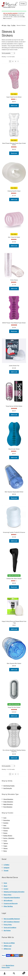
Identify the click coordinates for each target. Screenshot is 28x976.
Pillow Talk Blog (8, 906)
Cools (4, 818)
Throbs (5, 840)
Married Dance (10, 965)
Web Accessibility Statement (12, 919)
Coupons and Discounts (11, 903)
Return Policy (7, 895)
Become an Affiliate (9, 943)
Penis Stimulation (7, 807)
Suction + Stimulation (8, 838)
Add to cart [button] (14, 105)
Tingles (5, 846)
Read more (14, 153)
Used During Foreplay (8, 785)
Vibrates (5, 848)
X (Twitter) (6, 865)
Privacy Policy (8, 924)
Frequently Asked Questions (12, 897)
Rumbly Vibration (7, 835)
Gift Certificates (8, 900)
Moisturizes (6, 828)
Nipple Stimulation (8, 804)
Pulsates (5, 830)
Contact (6, 889)
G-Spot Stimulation (8, 801)
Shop (8, 25)
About (5, 886)
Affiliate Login (8, 946)
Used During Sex (7, 788)
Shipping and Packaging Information (14, 892)
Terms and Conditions (10, 927)
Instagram (6, 867)
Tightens (5, 843)
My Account (4, 973)
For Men (13, 25)
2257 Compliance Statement (11, 922)
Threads (6, 870)
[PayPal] (14, 955)
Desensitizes (6, 820)
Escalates (5, 823)
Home (4, 25)
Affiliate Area (7, 949)
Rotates (5, 833)
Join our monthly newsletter (10, 13)
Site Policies (7, 930)
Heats (4, 825)
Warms (5, 851)
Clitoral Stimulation (8, 799)
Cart (22, 972)
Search (14, 973)
